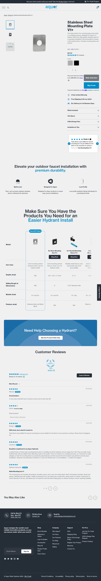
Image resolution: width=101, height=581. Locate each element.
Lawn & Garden (42, 539)
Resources (55, 544)
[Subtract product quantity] (69, 70)
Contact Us (35, 516)
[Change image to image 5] (10, 46)
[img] (13, 389)
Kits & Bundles (42, 531)
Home (5, 15)
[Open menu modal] (3, 7)
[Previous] (20, 1)
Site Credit (27, 576)
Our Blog (55, 541)
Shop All (10, 15)
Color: (69, 59)
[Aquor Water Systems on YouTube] (18, 559)
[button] (72, 55)
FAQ (68, 531)
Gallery (54, 547)
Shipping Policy (72, 534)
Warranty (70, 546)
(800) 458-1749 (16, 517)
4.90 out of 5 (23, 374)
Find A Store (41, 554)
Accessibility (59, 576)
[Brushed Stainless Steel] (70, 63)
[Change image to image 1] (10, 24)
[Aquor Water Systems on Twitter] (8, 559)
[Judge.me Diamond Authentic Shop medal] (50, 363)
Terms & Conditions (47, 576)
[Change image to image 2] (10, 34)
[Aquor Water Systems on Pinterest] (11, 559)
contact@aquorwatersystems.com (65, 516)
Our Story (55, 534)
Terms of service (92, 576)
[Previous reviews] (69, 143)
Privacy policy (69, 576)
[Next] (80, 1)
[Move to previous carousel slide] (90, 498)
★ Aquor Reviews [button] (99, 292)
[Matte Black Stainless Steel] (76, 63)
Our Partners (56, 537)
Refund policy (80, 576)
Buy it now (91, 85)
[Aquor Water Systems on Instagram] (14, 559)
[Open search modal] (8, 7)
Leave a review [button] (84, 375)
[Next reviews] (97, 143)
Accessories (41, 542)
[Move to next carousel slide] (95, 498)
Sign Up (26, 551)
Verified (50, 370)
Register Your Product (74, 542)
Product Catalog (87, 541)
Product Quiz (63, 2)
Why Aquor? (56, 531)
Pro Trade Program (93, 1)
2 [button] (46, 488)
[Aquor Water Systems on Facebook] (5, 559)
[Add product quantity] (75, 70)
